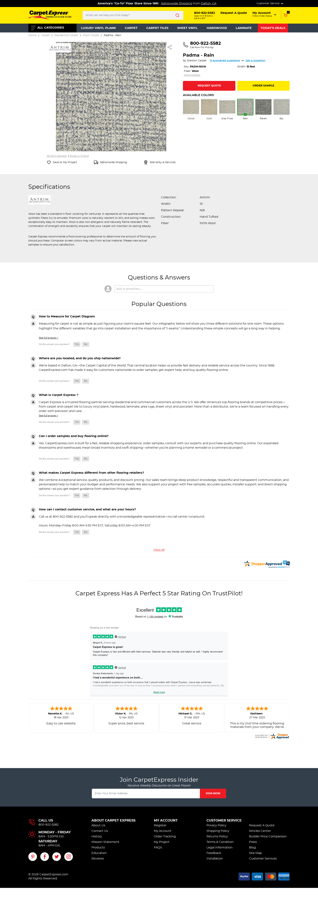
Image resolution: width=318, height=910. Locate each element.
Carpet (131, 28)
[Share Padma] (170, 47)
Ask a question (255, 60)
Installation (214, 858)
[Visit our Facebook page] (44, 856)
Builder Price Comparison (268, 836)
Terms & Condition (220, 842)
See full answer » (48, 338)
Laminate (244, 28)
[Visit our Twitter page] (56, 856)
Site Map (255, 853)
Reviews (97, 858)
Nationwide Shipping (176, 3)
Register (160, 825)
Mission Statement (105, 842)
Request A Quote (262, 825)
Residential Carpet (66, 35)
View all (159, 549)
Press (253, 842)
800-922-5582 (48, 824)
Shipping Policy (217, 830)
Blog (252, 847)
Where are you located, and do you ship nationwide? (80, 358)
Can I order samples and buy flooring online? (73, 436)
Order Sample (263, 85)
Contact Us (99, 830)
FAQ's (158, 847)
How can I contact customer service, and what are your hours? (87, 509)
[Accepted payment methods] (264, 875)
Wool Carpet (91, 35)
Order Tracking (165, 836)
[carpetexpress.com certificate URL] (272, 735)
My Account (166, 820)
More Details (192, 75)
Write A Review (57, 156)
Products (98, 847)
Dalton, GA (208, 3)
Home (32, 35)
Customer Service (224, 820)
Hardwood (217, 28)
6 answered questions (225, 60)
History (96, 836)
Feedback (213, 853)
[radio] (191, 109)
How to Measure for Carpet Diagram (67, 316)
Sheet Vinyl (187, 28)
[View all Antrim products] (60, 47)
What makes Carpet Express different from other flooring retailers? (91, 472)
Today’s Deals (273, 28)
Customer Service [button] (268, 3)
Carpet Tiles (157, 28)
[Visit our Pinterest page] (32, 856)
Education (99, 853)
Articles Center (260, 830)
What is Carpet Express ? (58, 395)
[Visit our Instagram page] (68, 856)
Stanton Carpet (196, 60)
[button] (264, 14)
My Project (161, 842)
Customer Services (263, 858)
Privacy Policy (216, 825)
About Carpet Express (113, 820)
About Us (98, 825)
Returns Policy (217, 836)
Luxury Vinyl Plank (98, 28)
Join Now (213, 793)
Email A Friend (79, 156)
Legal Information (219, 847)
